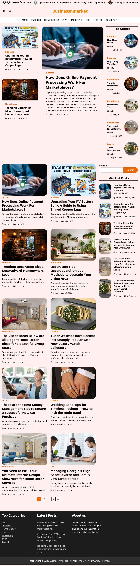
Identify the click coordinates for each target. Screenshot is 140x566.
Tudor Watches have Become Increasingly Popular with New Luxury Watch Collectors (114, 149)
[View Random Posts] (4, 11)
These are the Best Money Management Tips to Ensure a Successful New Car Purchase (24, 410)
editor (50, 114)
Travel (98, 20)
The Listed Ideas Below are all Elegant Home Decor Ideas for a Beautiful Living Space (114, 127)
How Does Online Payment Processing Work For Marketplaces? (71, 82)
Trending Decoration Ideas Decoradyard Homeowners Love (18, 111)
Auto (25, 20)
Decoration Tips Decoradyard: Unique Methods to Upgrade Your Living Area (114, 106)
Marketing (76, 20)
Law (64, 20)
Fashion (111, 144)
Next (58, 499)
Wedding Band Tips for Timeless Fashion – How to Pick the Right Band (72, 408)
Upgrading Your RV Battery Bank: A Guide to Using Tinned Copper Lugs (69, 3)
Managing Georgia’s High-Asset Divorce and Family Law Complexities (71, 475)
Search (103, 165)
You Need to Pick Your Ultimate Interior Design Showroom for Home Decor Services (23, 476)
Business (36, 20)
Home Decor (51, 20)
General (110, 20)
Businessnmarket (70, 11)
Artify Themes (101, 560)
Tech (88, 20)
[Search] (10, 11)
